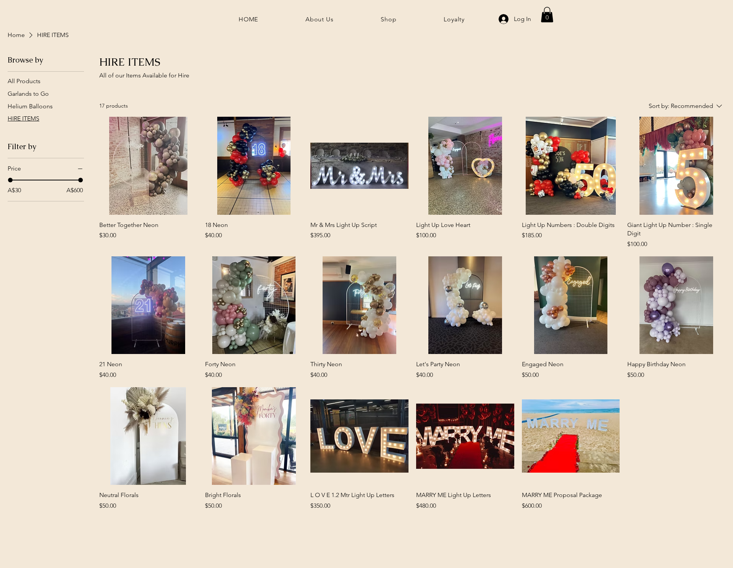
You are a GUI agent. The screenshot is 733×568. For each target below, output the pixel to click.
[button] (547, 15)
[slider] (10, 180)
